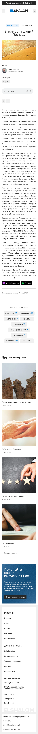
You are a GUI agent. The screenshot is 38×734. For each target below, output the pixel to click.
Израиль (27, 319)
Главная (7, 618)
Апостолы (11, 313)
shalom (19, 11)
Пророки (6, 82)
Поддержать (9, 638)
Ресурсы (7, 666)
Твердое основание (12, 661)
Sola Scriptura (9, 651)
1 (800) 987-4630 (11, 683)
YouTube (8, 694)
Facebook (8, 703)
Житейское (12, 319)
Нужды (7, 628)
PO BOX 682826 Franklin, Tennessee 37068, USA (14, 688)
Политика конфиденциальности (16, 717)
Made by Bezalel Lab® (12, 729)
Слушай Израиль (11, 656)
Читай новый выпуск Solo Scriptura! (19, 3)
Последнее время (19, 329)
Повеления (19, 324)
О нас (6, 623)
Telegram (8, 699)
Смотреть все (9, 553)
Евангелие (27, 313)
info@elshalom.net (12, 678)
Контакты (8, 633)
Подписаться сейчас (15, 597)
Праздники (19, 335)
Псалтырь (27, 340)
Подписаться (9, 671)
